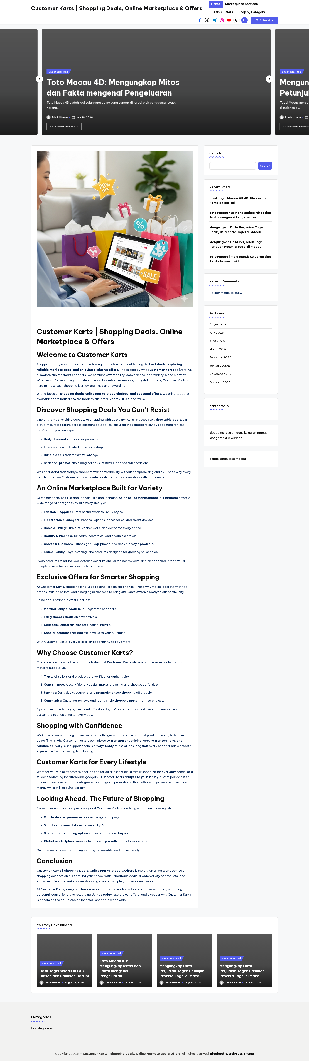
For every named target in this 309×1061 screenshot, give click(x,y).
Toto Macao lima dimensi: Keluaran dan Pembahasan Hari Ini (240, 259)
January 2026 (219, 366)
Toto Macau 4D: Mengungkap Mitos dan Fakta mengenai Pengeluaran (240, 215)
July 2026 (216, 333)
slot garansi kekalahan (225, 438)
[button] (264, 20)
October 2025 (220, 382)
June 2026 (217, 341)
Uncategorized (56, 72)
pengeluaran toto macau (227, 459)
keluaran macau (255, 433)
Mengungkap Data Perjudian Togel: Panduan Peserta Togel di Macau (236, 244)
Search (215, 153)
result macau (234, 433)
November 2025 (221, 374)
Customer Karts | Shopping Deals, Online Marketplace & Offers (116, 8)
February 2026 (220, 357)
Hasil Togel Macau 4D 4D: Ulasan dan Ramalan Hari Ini (238, 200)
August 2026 (219, 324)
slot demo (216, 433)
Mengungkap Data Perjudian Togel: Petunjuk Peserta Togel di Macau (236, 229)
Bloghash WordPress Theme (232, 1054)
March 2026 (218, 349)
